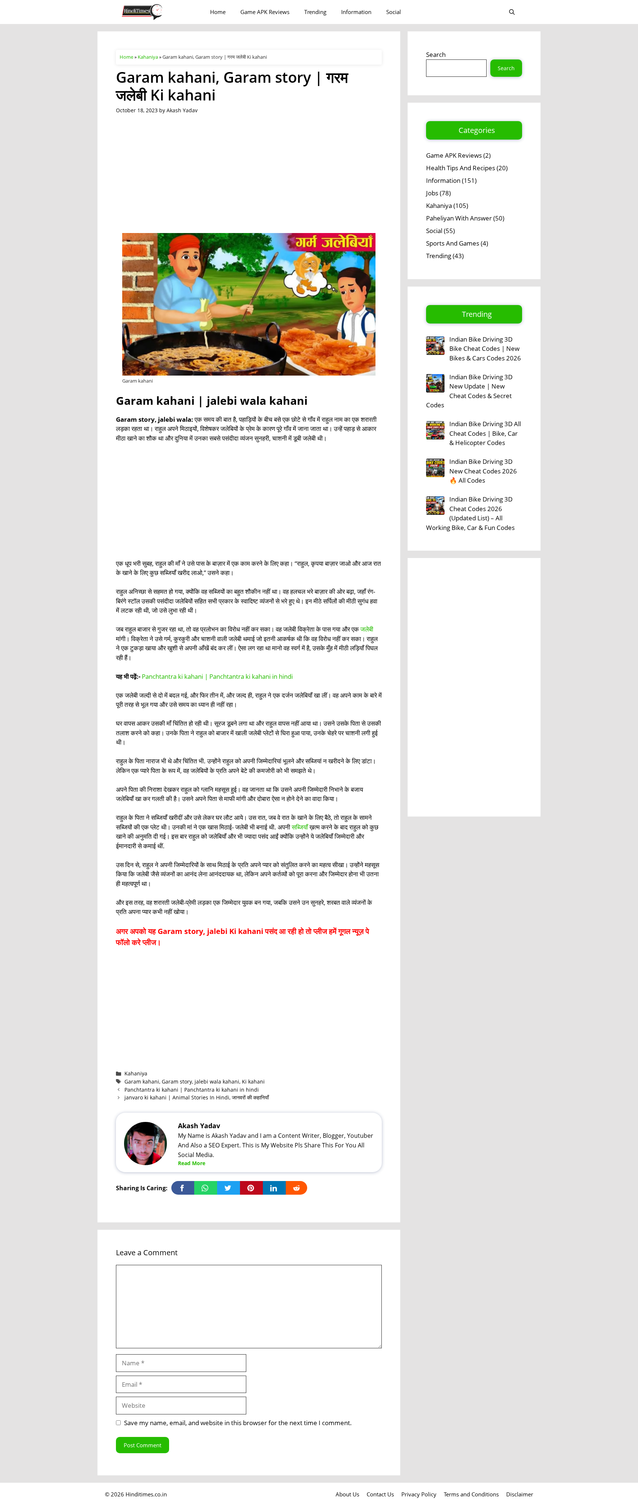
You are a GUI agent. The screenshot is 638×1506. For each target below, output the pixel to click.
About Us (347, 1494)
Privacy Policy (418, 1494)
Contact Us (380, 1494)
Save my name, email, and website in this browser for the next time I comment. (238, 1422)
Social (393, 12)
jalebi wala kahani (217, 1081)
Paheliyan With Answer (459, 218)
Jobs (432, 193)
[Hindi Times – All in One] (157, 12)
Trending (315, 12)
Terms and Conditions (471, 1494)
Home (218, 12)
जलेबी (366, 629)
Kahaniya (148, 57)
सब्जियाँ (300, 827)
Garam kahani (141, 1081)
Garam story (177, 1081)
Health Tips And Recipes (460, 168)
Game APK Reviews (264, 12)
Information (356, 12)
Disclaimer (519, 1494)
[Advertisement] (249, 178)
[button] (512, 12)
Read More (191, 1163)
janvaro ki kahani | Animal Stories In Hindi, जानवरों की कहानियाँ (196, 1097)
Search (436, 54)
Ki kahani (253, 1081)
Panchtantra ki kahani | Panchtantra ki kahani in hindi (217, 676)
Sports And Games (452, 243)
